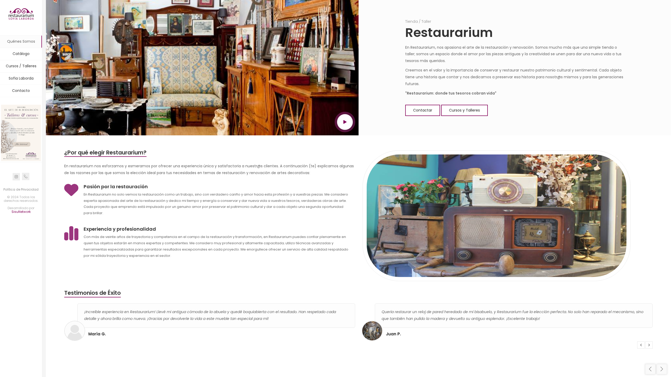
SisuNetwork (21, 211)
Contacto (21, 90)
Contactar (422, 110)
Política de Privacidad (21, 189)
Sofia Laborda (21, 78)
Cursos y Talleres (464, 110)
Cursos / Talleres (21, 66)
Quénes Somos (21, 41)
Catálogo (21, 53)
